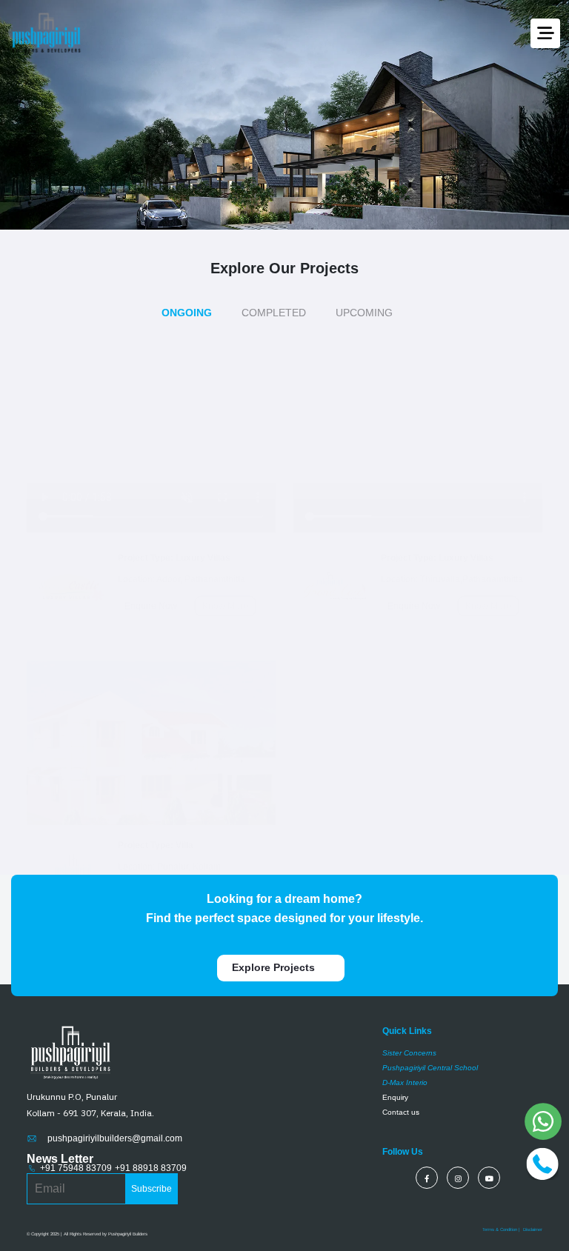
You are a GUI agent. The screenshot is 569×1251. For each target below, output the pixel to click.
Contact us (400, 1143)
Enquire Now (150, 564)
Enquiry (395, 1128)
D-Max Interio (404, 1114)
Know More (225, 564)
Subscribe (151, 1220)
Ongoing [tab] (187, 312)
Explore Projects (275, 998)
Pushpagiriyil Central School (430, 1099)
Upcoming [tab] (364, 312)
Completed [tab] (274, 312)
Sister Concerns (409, 1084)
